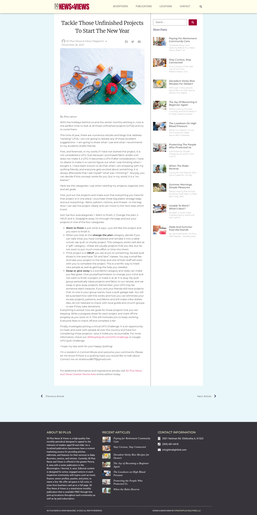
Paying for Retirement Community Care (183, 40)
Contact (185, 6)
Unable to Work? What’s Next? (179, 207)
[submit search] (193, 22)
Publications (144, 6)
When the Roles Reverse (126, 489)
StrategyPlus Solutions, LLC (187, 511)
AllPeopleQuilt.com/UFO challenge (107, 337)
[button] (126, 41)
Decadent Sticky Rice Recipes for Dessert (182, 82)
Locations (166, 6)
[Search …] (200, 7)
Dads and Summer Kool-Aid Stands (180, 228)
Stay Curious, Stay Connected (180, 61)
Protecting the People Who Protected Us (182, 146)
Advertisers (120, 6)
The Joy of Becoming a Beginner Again (183, 103)
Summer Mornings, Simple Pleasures (180, 186)
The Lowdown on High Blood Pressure (182, 125)
